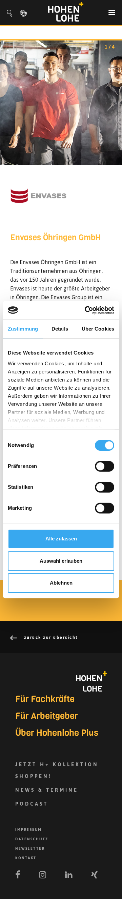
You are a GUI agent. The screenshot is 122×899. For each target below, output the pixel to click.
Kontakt (26, 858)
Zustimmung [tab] (23, 329)
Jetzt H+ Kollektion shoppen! (57, 770)
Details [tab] (60, 329)
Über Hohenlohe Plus (56, 733)
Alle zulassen (61, 538)
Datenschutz (31, 839)
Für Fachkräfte (45, 699)
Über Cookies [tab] (98, 329)
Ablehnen (61, 583)
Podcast (31, 804)
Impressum (28, 829)
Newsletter (30, 848)
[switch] (104, 466)
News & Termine (46, 790)
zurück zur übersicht (50, 638)
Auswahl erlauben (61, 561)
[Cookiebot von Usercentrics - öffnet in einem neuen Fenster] (86, 310)
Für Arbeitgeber (46, 716)
